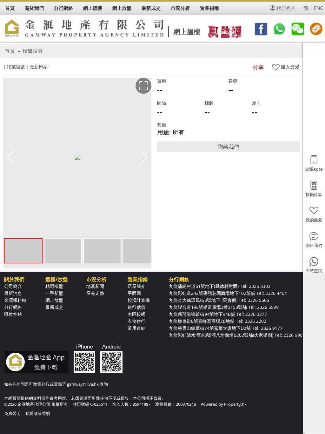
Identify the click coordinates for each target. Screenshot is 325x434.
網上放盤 (54, 300)
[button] (144, 157)
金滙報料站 (15, 300)
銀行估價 (136, 307)
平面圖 (134, 293)
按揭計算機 (139, 300)
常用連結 (136, 328)
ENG (318, 8)
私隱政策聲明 (37, 413)
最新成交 (54, 307)
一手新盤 (54, 293)
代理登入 (285, 8)
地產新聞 (95, 286)
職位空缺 (13, 314)
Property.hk (235, 404)
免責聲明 (12, 413)
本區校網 (136, 314)
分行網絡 (13, 307)
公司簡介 (13, 286)
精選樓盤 (54, 286)
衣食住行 (136, 321)
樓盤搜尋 (33, 50)
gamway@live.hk (83, 384)
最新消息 (13, 293)
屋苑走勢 (95, 293)
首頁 (10, 50)
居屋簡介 (136, 286)
